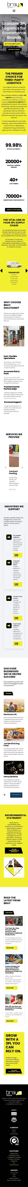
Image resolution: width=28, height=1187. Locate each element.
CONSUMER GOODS (14, 1155)
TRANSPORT (14, 1161)
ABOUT (14, 1130)
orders (19, 364)
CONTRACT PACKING (14, 1159)
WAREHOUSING (14, 1153)
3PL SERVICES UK (14, 1165)
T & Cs (14, 1176)
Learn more (12, 489)
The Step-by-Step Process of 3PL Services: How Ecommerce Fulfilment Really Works (13, 931)
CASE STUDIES (14, 1134)
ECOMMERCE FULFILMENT (14, 1157)
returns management (10, 398)
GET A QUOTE (14, 1173)
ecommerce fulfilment (10, 100)
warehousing (17, 97)
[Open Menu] (14, 11)
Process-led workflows (10, 377)
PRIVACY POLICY (14, 1178)
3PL (14, 1163)
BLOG (14, 1132)
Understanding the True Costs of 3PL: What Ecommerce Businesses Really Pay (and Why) (13, 970)
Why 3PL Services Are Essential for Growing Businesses (13, 1008)
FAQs (14, 1174)
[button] (1, 271)
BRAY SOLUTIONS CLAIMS (14, 1180)
